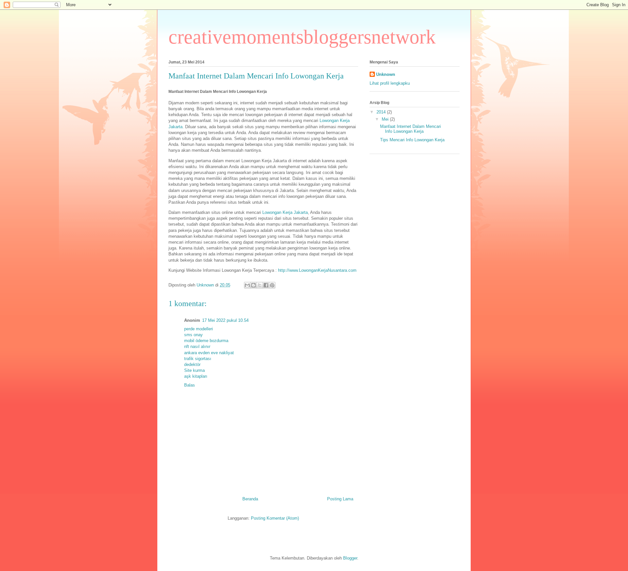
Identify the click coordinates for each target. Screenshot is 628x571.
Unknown (385, 74)
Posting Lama (340, 498)
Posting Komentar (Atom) (275, 518)
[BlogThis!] (253, 285)
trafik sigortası (197, 358)
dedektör (192, 364)
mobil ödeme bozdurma (206, 340)
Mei (386, 119)
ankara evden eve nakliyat (209, 352)
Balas (189, 385)
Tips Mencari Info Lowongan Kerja (412, 139)
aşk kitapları (195, 376)
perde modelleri (198, 328)
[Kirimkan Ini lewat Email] (247, 285)
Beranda (250, 498)
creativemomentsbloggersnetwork (302, 37)
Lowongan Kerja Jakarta (285, 212)
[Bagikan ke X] (259, 285)
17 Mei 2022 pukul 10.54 (225, 320)
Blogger (350, 558)
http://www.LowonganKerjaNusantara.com (317, 270)
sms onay (193, 334)
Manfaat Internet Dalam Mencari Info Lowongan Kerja (410, 129)
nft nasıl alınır (197, 346)
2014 (381, 112)
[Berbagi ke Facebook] (266, 285)
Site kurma (194, 370)
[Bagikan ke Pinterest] (272, 285)
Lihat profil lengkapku (390, 83)
